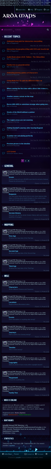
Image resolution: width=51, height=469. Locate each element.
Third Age (12, 266)
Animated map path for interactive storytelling (24, 41)
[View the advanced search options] (48, 29)
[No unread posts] (48, 183)
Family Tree (14, 67)
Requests (16, 74)
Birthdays (9, 420)
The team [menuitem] (40, 454)
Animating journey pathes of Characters (22, 73)
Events (11, 317)
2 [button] (25, 160)
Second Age (13, 251)
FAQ (31, 9)
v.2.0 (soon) (11, 152)
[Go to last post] (49, 45)
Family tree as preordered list (18, 65)
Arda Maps (8, 29)
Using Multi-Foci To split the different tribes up (24, 81)
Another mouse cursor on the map (20, 96)
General (9, 74)
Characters (13, 287)
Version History (18, 153)
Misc (8, 43)
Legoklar (12, 445)
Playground (14, 43)
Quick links (21, 9)
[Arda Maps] (18, 16)
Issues (15, 90)
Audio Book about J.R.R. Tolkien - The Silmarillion (26, 57)
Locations (14, 114)
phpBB (18, 457)
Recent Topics (12, 36)
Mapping (9, 122)
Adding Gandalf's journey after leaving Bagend (25, 128)
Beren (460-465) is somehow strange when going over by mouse (28, 104)
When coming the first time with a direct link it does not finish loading (28, 89)
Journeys (14, 106)
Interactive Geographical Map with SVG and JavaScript (28, 49)
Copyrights (13, 363)
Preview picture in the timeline (18, 144)
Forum (18, 29)
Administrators (13, 414)
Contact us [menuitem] (30, 454)
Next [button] (28, 160)
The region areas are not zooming (20, 120)
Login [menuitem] (47, 9)
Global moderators (25, 414)
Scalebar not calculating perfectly (20, 136)
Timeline (12, 348)
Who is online (10, 400)
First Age (16, 122)
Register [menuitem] (39, 9)
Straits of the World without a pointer (21, 112)
